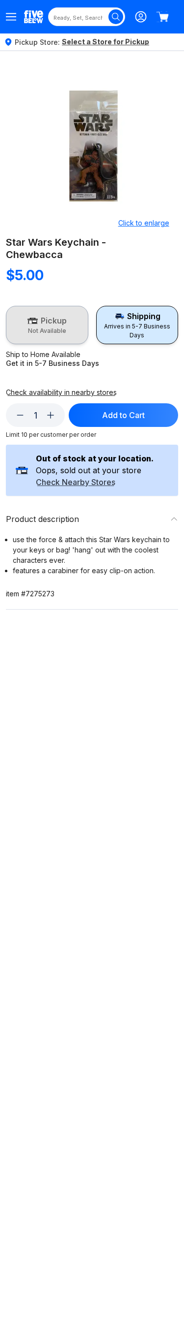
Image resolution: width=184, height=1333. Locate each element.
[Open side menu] (11, 17)
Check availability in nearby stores (61, 392)
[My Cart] (162, 17)
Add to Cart (123, 415)
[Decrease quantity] (20, 415)
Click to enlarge (143, 223)
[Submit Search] (115, 16)
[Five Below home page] (33, 16)
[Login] (141, 17)
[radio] (47, 325)
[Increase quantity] (50, 415)
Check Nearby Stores (75, 482)
